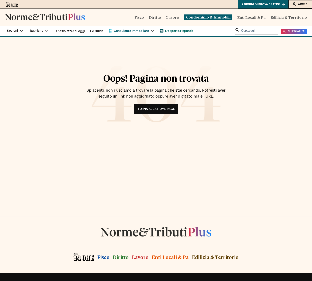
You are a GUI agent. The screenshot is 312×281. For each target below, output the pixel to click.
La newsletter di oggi (69, 31)
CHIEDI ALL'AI (296, 31)
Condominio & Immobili (208, 17)
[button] (15, 31)
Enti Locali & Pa (251, 17)
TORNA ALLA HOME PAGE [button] (156, 109)
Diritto (155, 17)
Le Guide (97, 31)
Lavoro (172, 17)
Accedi (303, 4)
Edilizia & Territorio (289, 17)
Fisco (139, 17)
